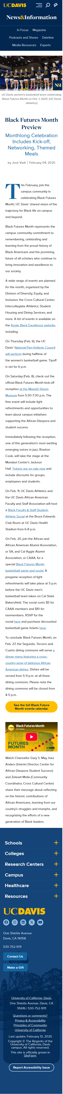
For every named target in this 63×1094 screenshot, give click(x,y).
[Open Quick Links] (56, 5)
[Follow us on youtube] (40, 922)
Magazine (39, 30)
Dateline (48, 37)
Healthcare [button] (17, 885)
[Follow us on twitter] (32, 922)
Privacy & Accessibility (30, 1020)
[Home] (24, 911)
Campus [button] (14, 874)
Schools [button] (13, 842)
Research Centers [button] (24, 864)
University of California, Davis (31, 998)
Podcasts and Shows (23, 37)
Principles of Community (30, 1025)
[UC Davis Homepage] (14, 5)
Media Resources (24, 45)
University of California (30, 1030)
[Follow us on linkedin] (23, 922)
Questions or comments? (30, 1015)
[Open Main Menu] (39, 5)
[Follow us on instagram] (15, 922)
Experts (45, 45)
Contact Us (15, 956)
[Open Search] (48, 5)
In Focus (23, 30)
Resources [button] (16, 896)
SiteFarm (30, 1055)
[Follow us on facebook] (6, 922)
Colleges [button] (14, 853)
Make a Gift (15, 967)
